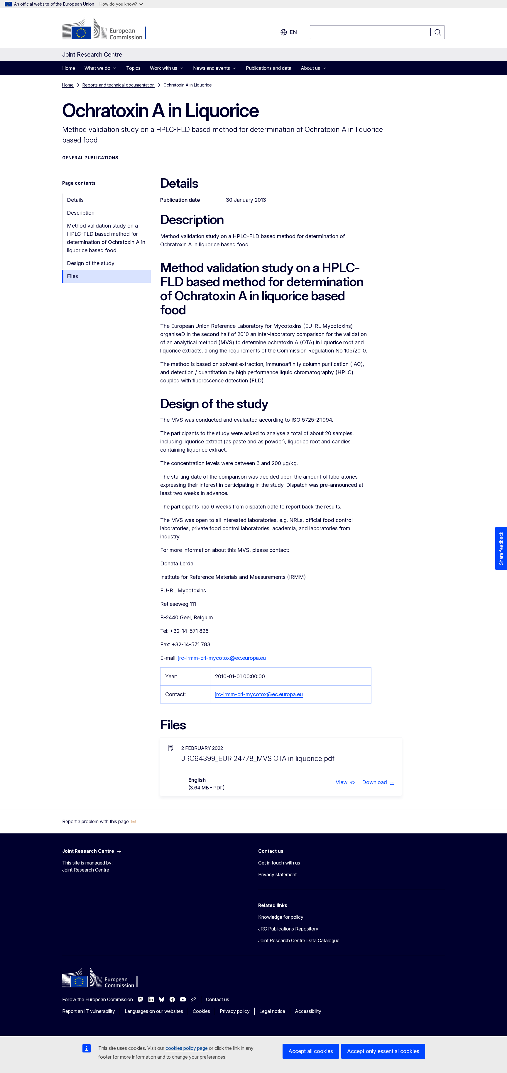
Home (68, 68)
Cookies (201, 1011)
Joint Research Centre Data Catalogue (298, 940)
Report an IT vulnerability (88, 1011)
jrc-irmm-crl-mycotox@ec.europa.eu (222, 658)
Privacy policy (235, 1011)
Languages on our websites (154, 1011)
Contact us (217, 999)
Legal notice (272, 1011)
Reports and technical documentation (118, 84)
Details (75, 200)
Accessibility (308, 1011)
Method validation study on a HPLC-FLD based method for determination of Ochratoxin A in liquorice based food (106, 238)
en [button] (293, 32)
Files (72, 276)
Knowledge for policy (280, 917)
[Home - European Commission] (109, 29)
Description (80, 213)
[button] (345, 782)
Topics (133, 68)
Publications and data (268, 68)
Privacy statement (277, 874)
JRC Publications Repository (288, 929)
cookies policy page (186, 1048)
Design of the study (90, 263)
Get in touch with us (279, 863)
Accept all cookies (310, 1051)
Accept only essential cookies (383, 1051)
